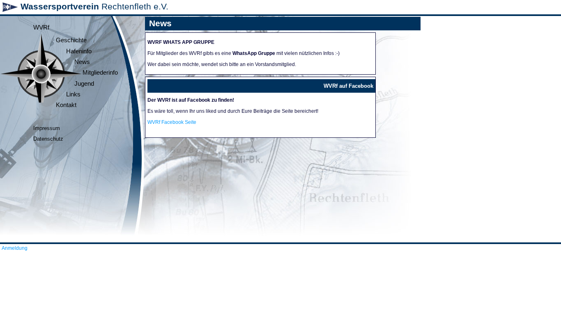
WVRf (41, 27)
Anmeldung (15, 248)
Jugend (84, 83)
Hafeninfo (79, 51)
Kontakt (66, 105)
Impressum (46, 128)
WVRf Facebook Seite (171, 122)
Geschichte (71, 40)
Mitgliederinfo (100, 72)
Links (73, 94)
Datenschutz (48, 139)
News (82, 62)
